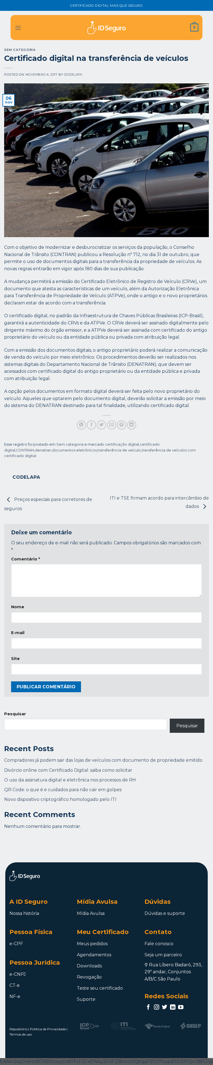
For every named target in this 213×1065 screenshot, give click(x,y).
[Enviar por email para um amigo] (111, 425)
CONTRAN (25, 450)
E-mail (17, 632)
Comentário (25, 559)
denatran (43, 450)
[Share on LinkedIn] (131, 425)
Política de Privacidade (48, 1029)
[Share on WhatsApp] (81, 425)
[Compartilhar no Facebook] (91, 425)
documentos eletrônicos (74, 450)
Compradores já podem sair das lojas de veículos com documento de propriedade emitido (103, 760)
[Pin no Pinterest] (121, 425)
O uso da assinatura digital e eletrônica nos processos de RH (70, 780)
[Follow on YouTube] (180, 1007)
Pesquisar (15, 713)
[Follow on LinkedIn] (172, 1007)
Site (15, 658)
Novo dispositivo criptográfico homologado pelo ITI (60, 799)
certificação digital (122, 444)
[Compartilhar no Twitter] (101, 425)
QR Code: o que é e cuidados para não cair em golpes (62, 789)
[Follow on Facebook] (148, 1007)
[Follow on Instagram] (156, 1007)
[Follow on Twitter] (164, 1007)
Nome (17, 606)
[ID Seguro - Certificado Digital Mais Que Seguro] (106, 27)
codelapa (73, 74)
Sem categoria (20, 50)
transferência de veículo (119, 450)
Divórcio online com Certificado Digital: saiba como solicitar (68, 770)
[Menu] (18, 27)
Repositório (18, 1029)
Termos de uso (20, 1034)
